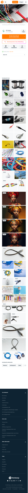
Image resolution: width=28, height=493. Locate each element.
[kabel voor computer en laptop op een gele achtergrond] (8, 205)
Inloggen (21, 2)
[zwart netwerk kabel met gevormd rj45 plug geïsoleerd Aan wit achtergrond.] (8, 180)
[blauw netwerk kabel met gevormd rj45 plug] (8, 362)
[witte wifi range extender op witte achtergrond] (8, 396)
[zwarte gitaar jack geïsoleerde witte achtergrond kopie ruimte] (9, 460)
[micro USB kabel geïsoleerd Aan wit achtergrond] (13, 351)
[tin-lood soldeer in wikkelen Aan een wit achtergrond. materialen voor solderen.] (10, 95)
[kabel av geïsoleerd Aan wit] (9, 271)
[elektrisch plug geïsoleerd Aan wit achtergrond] (8, 252)
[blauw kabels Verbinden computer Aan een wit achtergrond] (8, 230)
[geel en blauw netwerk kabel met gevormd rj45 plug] (8, 371)
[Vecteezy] (2, 2)
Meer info (5, 54)
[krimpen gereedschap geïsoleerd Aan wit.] (8, 404)
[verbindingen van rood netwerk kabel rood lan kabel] (8, 172)
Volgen (23, 31)
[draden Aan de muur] (5, 84)
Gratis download (14, 36)
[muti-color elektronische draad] (8, 221)
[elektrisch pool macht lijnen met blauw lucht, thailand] (7, 260)
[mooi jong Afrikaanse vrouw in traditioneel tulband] (13, 296)
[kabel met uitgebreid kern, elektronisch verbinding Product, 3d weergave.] (8, 147)
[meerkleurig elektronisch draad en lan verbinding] (8, 213)
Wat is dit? (11, 51)
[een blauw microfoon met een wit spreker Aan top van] (8, 413)
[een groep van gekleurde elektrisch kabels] (13, 240)
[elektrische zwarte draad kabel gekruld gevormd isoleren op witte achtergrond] (13, 438)
